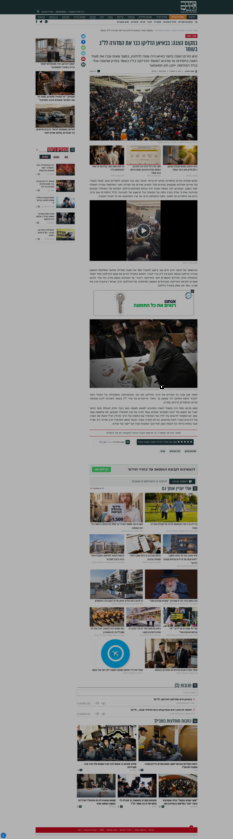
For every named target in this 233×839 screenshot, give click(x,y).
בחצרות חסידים (185, 21)
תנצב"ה (157, 21)
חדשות (192, 17)
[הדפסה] (83, 81)
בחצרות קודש (178, 17)
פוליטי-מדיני (161, 17)
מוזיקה (131, 17)
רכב (102, 17)
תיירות (93, 17)
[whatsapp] (83, 76)
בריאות (120, 17)
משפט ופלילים (145, 17)
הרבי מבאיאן (175, 479)
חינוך (149, 21)
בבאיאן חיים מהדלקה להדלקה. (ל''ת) (173, 735)
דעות (110, 17)
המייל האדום (47, 11)
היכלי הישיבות (169, 21)
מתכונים (65, 17)
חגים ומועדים (123, 21)
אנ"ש (142, 21)
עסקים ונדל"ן (79, 17)
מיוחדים (134, 21)
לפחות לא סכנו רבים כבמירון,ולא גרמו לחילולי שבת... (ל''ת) (161, 746)
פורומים (41, 17)
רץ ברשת (53, 17)
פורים (163, 479)
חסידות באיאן (190, 479)
